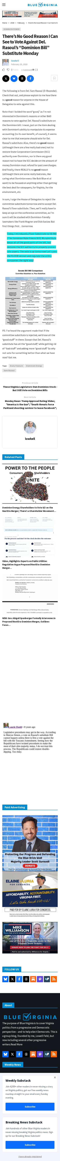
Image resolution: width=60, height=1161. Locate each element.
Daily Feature (16, 366)
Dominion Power (11, 29)
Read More (16, 1044)
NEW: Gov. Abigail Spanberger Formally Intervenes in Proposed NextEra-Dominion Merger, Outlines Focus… (29, 621)
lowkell (15, 60)
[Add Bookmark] (54, 78)
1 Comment (26, 70)
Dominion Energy (34, 366)
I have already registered (30, 1156)
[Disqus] (30, 675)
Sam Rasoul (9, 370)
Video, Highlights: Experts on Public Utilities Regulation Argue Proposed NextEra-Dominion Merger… (26, 564)
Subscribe (30, 1106)
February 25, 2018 (19, 64)
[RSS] (54, 979)
